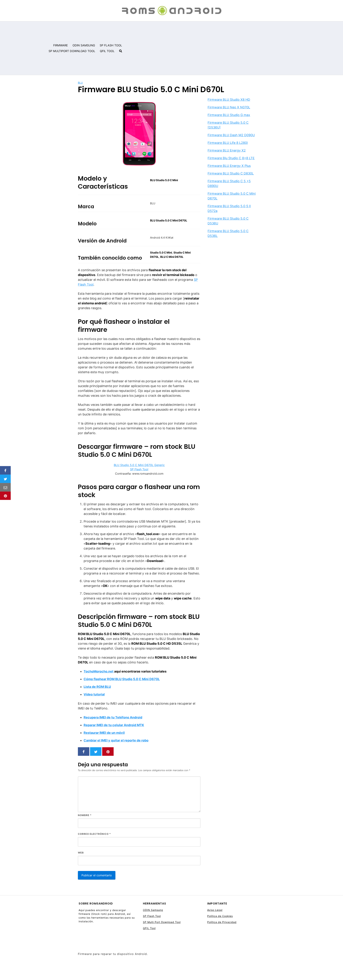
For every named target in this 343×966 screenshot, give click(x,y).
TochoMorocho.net (98, 671)
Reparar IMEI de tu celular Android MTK (114, 725)
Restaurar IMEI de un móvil (104, 733)
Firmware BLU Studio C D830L (231, 173)
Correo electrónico (94, 833)
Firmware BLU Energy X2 (227, 150)
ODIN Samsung (153, 909)
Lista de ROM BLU (97, 687)
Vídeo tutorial (94, 694)
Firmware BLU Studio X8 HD (229, 99)
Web (81, 852)
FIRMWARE (60, 45)
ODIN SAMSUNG (84, 45)
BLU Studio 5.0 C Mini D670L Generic (139, 465)
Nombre (84, 815)
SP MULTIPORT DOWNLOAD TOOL (72, 51)
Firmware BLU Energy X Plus (229, 166)
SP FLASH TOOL (111, 45)
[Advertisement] (234, 48)
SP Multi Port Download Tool (162, 922)
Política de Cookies (220, 916)
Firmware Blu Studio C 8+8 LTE (231, 158)
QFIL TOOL (107, 51)
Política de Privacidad (222, 922)
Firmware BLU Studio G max (229, 115)
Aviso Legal (214, 909)
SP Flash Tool (139, 469)
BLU (80, 82)
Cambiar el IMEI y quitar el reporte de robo (116, 740)
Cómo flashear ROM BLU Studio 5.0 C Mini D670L (122, 679)
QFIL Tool (149, 928)
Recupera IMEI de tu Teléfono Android (113, 717)
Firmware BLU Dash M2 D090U (231, 135)
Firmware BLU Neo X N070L (229, 107)
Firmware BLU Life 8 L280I (228, 143)
